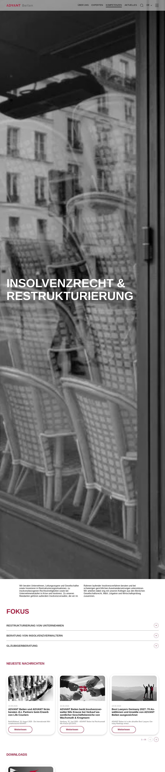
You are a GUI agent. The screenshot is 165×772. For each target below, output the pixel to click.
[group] (31, 704)
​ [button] (156, 739)
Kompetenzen (114, 5)
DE (148, 5)
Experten (97, 5)
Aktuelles (131, 5)
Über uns (83, 5)
